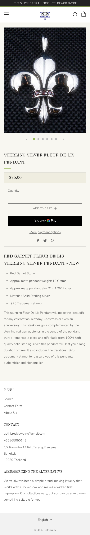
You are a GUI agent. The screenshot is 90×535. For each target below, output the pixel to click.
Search (8, 399)
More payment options (45, 232)
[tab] (34, 139)
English (43, 519)
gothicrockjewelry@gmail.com (24, 433)
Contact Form (13, 406)
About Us (10, 413)
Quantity (13, 191)
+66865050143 (15, 440)
